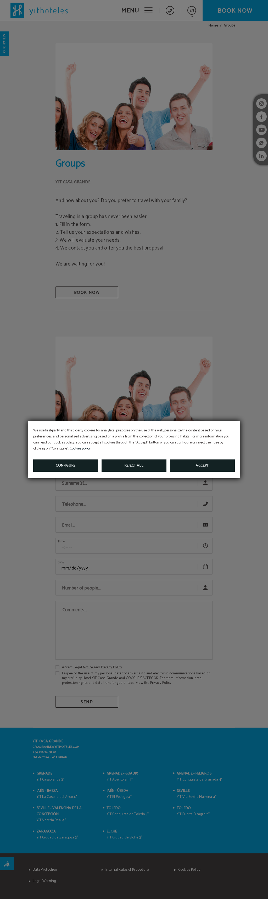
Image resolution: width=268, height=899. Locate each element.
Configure (66, 466)
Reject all (134, 466)
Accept (202, 466)
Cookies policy (80, 449)
